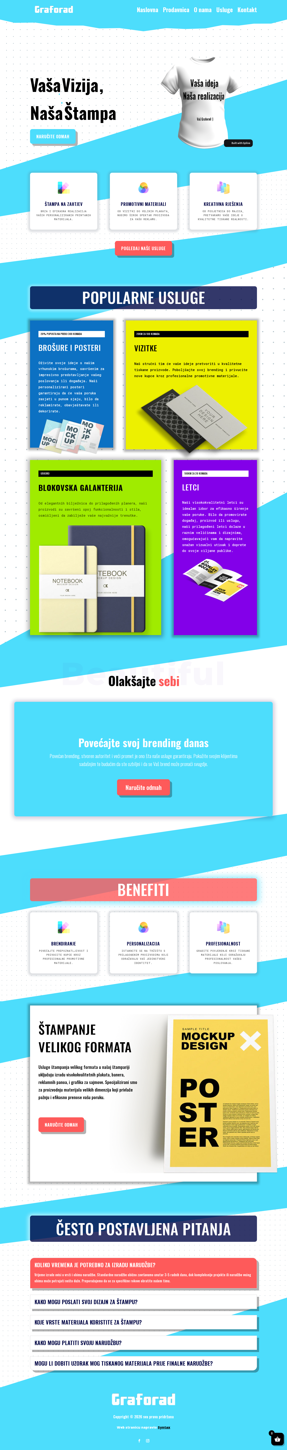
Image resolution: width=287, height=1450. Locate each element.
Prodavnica (176, 9)
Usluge (224, 9)
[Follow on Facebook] (139, 1440)
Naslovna (147, 9)
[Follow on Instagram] (147, 1440)
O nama (203, 9)
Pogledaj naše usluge (143, 248)
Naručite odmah (52, 136)
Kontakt (247, 9)
